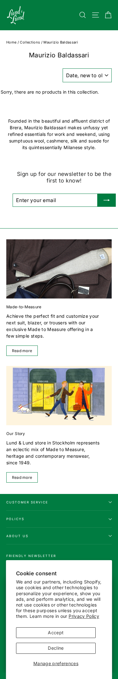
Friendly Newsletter (31, 556)
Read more (22, 350)
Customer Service (27, 502)
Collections (30, 42)
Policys (15, 519)
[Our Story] (59, 395)
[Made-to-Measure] (59, 269)
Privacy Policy (84, 616)
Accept (56, 632)
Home (11, 42)
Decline (56, 648)
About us (17, 536)
